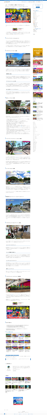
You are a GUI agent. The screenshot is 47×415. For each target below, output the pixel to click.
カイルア (35, 130)
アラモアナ (9, 355)
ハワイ (17, 6)
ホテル (34, 139)
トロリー (19, 294)
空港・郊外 (35, 147)
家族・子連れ (35, 143)
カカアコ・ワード (35, 131)
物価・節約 (15, 355)
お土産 (12, 6)
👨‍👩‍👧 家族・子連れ (35, 29)
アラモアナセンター (7, 6)
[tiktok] (41, 0)
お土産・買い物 (12, 355)
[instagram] (40, 0)
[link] (13, 370)
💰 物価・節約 (35, 25)
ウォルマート (11, 6)
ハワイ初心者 (17, 355)
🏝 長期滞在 (35, 30)
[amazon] (15, 370)
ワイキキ (12, 294)
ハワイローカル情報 (19, 6)
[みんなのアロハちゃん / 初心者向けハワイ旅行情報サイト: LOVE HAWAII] (7, 1)
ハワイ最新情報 (23, 6)
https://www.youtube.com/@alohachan (10, 329)
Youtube (7, 355)
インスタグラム (35, 126)
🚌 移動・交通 (35, 24)
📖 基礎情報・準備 (36, 26)
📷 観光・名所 (35, 23)
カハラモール (15, 6)
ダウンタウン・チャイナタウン (37, 134)
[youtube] (42, 0)
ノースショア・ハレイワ (36, 135)
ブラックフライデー (26, 6)
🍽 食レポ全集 (35, 31)
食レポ (34, 151)
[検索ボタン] (42, 2)
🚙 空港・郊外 (35, 18)
